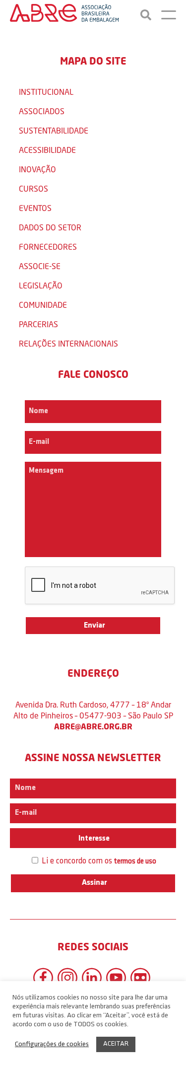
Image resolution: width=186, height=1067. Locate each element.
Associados (41, 111)
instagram (67, 978)
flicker (140, 978)
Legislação (40, 285)
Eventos (35, 208)
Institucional (46, 91)
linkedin (92, 978)
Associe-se (40, 266)
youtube (116, 978)
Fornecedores (48, 246)
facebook (43, 978)
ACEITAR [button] (115, 1044)
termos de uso (135, 861)
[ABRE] (64, 15)
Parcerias (38, 324)
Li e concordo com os (98, 861)
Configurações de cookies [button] (52, 1044)
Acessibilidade (47, 149)
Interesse (93, 839)
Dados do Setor (50, 227)
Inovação (37, 169)
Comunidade (43, 304)
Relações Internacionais (68, 343)
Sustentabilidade (53, 130)
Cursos (33, 188)
